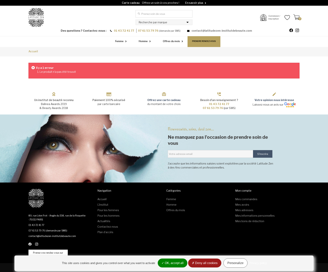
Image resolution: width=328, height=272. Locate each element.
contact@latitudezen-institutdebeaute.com (222, 30)
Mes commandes (246, 199)
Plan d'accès (105, 232)
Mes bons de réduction (249, 221)
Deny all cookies (206, 263)
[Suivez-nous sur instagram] (299, 31)
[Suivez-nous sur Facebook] (293, 31)
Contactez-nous (107, 226)
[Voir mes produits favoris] (285, 17)
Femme (119, 41)
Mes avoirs (242, 204)
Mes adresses (244, 210)
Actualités (103, 221)
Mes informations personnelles (255, 215)
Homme (143, 41)
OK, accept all (174, 263)
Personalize (235, 263)
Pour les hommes (108, 215)
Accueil (33, 51)
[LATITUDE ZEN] (36, 17)
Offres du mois (171, 41)
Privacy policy (258, 263)
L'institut (102, 204)
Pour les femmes (108, 210)
